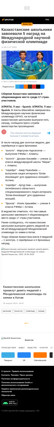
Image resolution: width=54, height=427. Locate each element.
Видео (22, 348)
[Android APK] (9, 403)
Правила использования (23, 371)
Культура (44, 348)
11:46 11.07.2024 (9, 47)
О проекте (6, 371)
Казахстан (18, 311)
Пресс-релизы (26, 375)
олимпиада (30, 311)
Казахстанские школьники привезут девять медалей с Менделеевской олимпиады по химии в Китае (24, 292)
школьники (7, 311)
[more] (49, 303)
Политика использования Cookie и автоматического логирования (16, 383)
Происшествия (8, 348)
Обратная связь (8, 395)
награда (41, 311)
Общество (32, 348)
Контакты (5, 375)
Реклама (15, 375)
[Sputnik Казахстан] (8, 21)
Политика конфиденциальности (15, 378)
